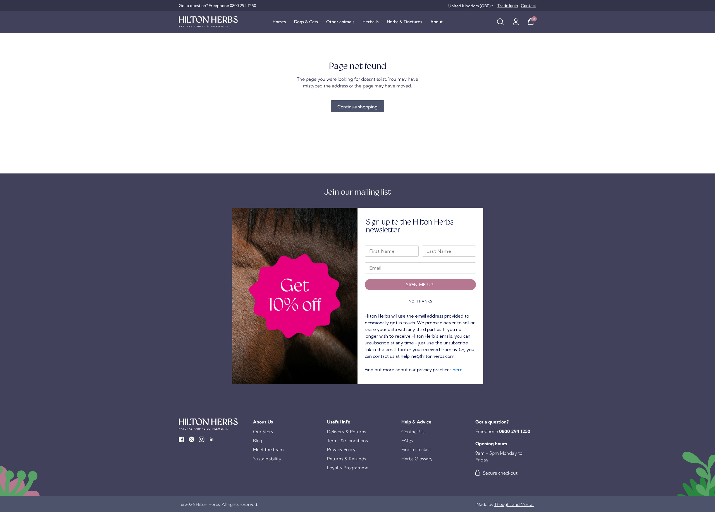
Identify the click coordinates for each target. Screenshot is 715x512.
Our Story (263, 431)
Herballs (370, 21)
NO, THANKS (420, 301)
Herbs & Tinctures (404, 21)
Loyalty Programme (347, 467)
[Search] (500, 22)
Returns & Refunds (346, 458)
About (436, 21)
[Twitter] (191, 439)
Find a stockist (416, 449)
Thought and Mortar (514, 504)
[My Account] (515, 22)
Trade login (507, 5)
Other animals (340, 21)
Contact (528, 5)
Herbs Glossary (417, 458)
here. (458, 369)
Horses (279, 21)
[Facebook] (181, 439)
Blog (257, 440)
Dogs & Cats (306, 21)
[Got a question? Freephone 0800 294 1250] (217, 5)
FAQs (407, 440)
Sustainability (267, 458)
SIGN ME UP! (420, 284)
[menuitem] (279, 21)
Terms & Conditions (347, 440)
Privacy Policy (341, 449)
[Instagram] (201, 439)
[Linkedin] (211, 439)
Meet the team (268, 449)
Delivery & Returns (346, 431)
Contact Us (413, 431)
